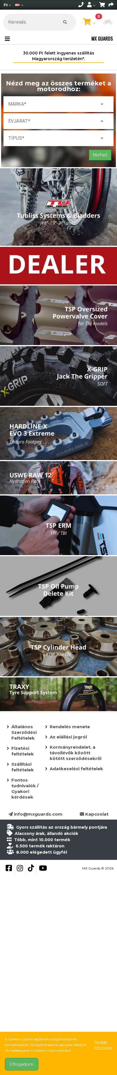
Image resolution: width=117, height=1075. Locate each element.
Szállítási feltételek (22, 766)
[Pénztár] (111, 5)
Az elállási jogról (68, 737)
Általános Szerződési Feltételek (24, 732)
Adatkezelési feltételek (76, 768)
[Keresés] (65, 22)
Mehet (100, 155)
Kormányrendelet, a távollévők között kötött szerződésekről (75, 752)
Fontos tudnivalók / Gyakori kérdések (25, 788)
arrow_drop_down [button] (102, 104)
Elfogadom (22, 1064)
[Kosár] (102, 5)
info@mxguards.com (37, 814)
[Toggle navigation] (7, 39)
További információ (103, 1045)
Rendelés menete (70, 726)
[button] (108, 22)
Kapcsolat (96, 814)
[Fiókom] (91, 5)
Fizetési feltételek (22, 751)
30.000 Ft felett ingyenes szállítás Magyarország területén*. (58, 56)
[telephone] (80, 5)
